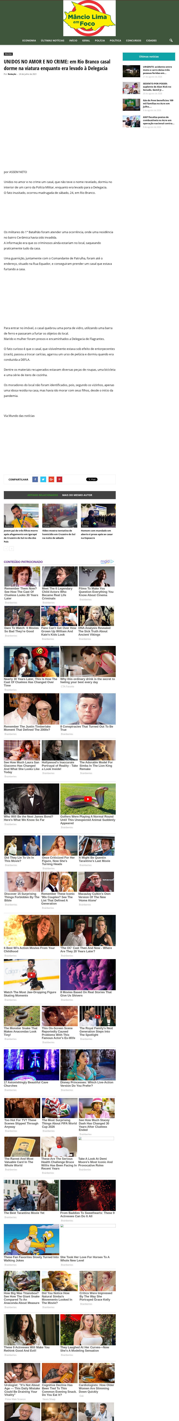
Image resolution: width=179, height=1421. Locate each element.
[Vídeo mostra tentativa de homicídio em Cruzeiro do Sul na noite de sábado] (59, 516)
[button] (171, 40)
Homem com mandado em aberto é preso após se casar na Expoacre (97, 534)
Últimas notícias (52, 40)
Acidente (9, 526)
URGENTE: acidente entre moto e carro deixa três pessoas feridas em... (157, 70)
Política (115, 40)
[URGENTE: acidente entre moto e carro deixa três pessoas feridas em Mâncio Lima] (131, 71)
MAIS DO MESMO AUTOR (77, 495)
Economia (29, 40)
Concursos (133, 40)
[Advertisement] (60, 154)
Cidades (151, 40)
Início (73, 40)
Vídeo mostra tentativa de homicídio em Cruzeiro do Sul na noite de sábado (58, 534)
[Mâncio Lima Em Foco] (89, 18)
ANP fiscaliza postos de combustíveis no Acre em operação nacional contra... (158, 120)
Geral (86, 40)
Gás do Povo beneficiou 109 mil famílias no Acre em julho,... (158, 103)
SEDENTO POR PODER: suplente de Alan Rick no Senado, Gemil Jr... (157, 86)
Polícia (100, 40)
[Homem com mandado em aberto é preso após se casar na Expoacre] (98, 516)
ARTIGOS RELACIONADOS (42, 495)
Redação (12, 74)
